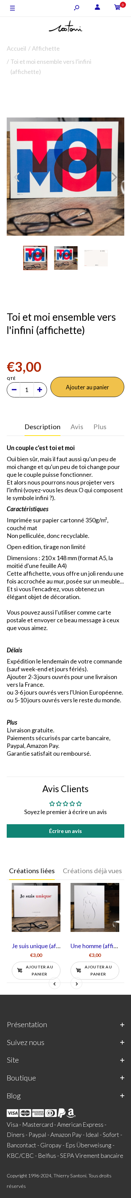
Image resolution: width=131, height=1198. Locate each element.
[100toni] (65, 27)
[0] (117, 8)
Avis (77, 426)
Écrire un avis (65, 831)
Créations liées (32, 870)
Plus (99, 426)
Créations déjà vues (92, 870)
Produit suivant (93, 86)
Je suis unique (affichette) (46, 945)
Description (42, 426)
